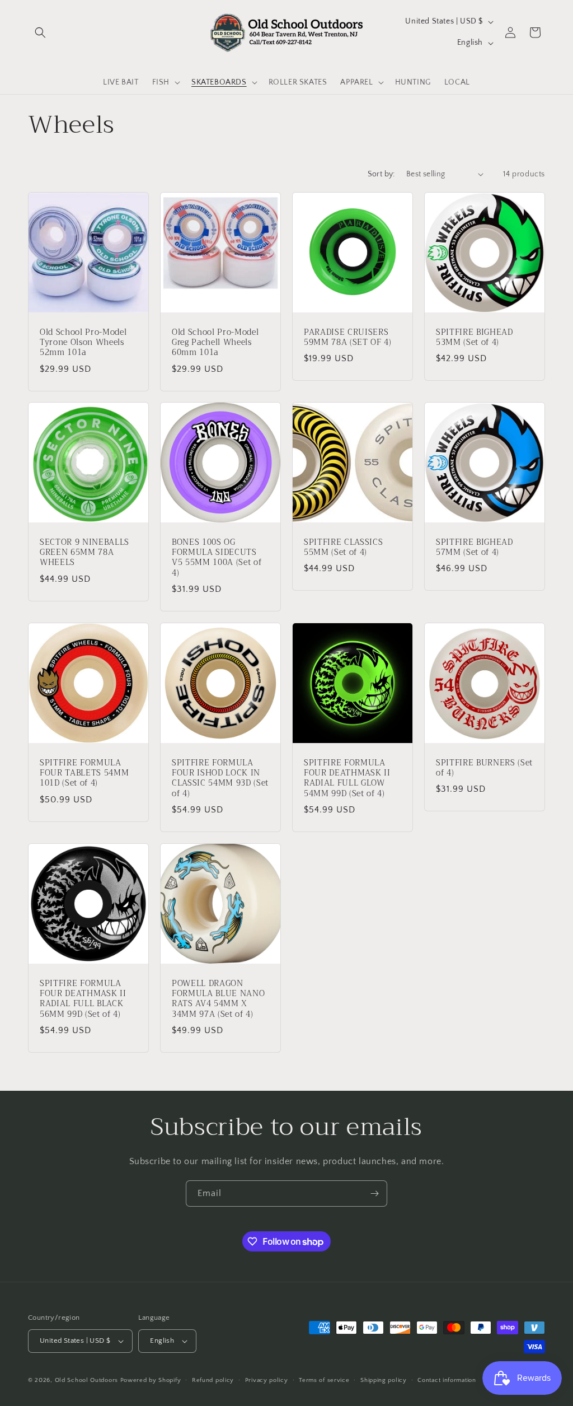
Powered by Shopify (150, 1380)
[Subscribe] (374, 1193)
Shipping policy (383, 1380)
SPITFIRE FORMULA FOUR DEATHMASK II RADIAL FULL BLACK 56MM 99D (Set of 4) (83, 999)
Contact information (446, 1380)
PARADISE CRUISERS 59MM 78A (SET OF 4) (348, 338)
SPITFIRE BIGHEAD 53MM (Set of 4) (474, 338)
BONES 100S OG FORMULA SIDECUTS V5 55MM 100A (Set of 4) (216, 558)
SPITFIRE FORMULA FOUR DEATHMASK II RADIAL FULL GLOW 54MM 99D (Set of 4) (347, 778)
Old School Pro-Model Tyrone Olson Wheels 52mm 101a (83, 343)
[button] (40, 32)
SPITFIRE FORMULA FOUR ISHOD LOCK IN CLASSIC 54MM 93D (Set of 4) (220, 778)
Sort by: (381, 174)
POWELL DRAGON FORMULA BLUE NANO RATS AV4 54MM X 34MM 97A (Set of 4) (218, 999)
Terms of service (324, 1380)
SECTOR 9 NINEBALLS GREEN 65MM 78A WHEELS (84, 553)
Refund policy (213, 1380)
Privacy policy (266, 1380)
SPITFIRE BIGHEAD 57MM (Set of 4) (474, 548)
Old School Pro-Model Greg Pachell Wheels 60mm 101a (215, 343)
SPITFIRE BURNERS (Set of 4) (484, 768)
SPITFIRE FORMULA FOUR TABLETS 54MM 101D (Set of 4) (84, 773)
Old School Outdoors (86, 1380)
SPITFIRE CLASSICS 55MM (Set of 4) (343, 548)
